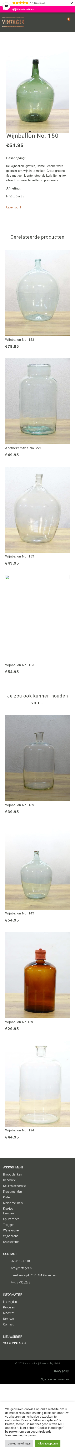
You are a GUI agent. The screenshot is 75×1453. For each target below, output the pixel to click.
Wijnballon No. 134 (19, 1130)
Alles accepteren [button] (48, 1443)
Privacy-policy (60, 1370)
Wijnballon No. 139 (19, 805)
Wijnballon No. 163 (19, 665)
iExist (57, 1363)
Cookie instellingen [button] (19, 1443)
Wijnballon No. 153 (19, 339)
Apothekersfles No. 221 (23, 448)
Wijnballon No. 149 (19, 913)
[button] (4, 91)
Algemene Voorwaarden (55, 1379)
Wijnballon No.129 (19, 1022)
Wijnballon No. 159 (19, 556)
